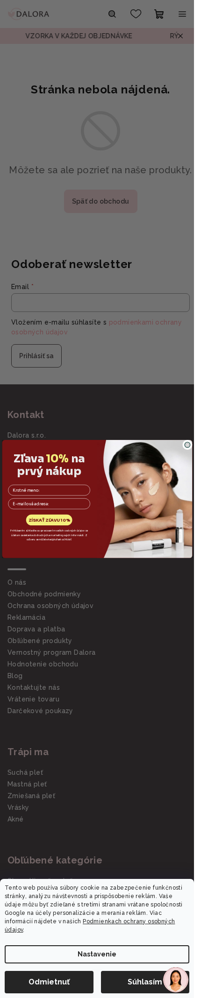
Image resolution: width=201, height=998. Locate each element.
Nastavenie (97, 954)
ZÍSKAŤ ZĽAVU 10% (49, 520)
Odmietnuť (49, 981)
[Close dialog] (187, 445)
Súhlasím (145, 981)
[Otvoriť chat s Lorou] (175, 979)
